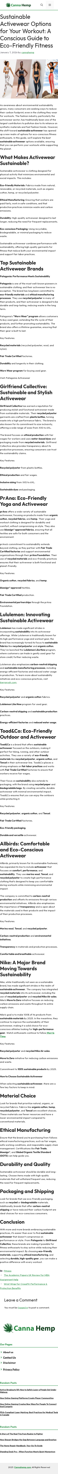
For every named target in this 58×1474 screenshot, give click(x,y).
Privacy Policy (11, 1369)
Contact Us (9, 1357)
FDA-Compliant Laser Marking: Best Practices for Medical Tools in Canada (29, 1413)
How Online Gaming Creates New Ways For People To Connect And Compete (28, 1405)
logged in (23, 1307)
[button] (42, 5)
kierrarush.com (8, 682)
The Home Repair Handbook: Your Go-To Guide (21, 1445)
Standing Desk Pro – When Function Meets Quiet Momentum (27, 1451)
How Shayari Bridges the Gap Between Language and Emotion (28, 1439)
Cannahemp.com (22, 1467)
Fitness (7, 1270)
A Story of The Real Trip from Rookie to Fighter (21, 1434)
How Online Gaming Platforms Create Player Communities (26, 1398)
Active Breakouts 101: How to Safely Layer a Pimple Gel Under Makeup (28, 1390)
